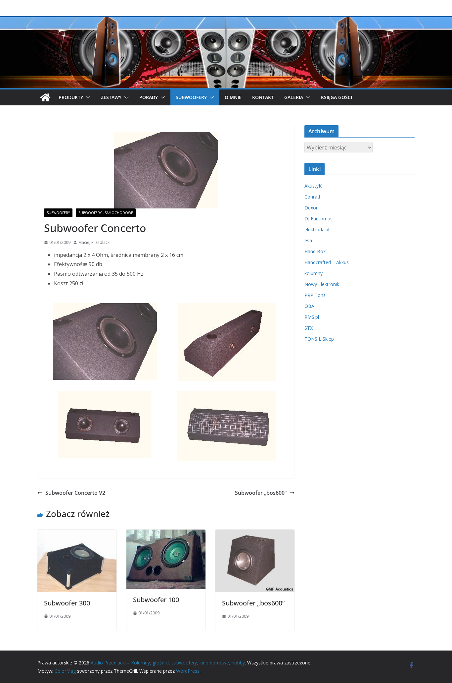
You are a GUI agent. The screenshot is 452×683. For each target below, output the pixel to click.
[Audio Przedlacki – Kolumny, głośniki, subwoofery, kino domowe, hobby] (226, 20)
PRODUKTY (71, 97)
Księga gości (336, 97)
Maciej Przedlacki (94, 242)
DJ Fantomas (318, 218)
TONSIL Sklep (319, 339)
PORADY (148, 97)
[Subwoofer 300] (76, 534)
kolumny (313, 273)
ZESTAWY (111, 97)
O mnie (233, 97)
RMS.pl (311, 317)
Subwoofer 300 (67, 602)
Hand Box (315, 251)
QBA (309, 306)
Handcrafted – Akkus (326, 262)
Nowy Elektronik (321, 284)
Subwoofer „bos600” (261, 492)
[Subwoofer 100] (165, 534)
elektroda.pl (316, 229)
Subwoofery (58, 212)
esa (308, 240)
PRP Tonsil (316, 295)
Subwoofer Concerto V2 (75, 492)
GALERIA (293, 97)
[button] (86, 97)
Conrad (312, 197)
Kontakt (263, 97)
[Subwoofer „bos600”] (254, 534)
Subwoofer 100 (156, 599)
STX (308, 328)
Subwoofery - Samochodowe (105, 212)
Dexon (311, 207)
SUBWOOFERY (191, 97)
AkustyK (313, 186)
